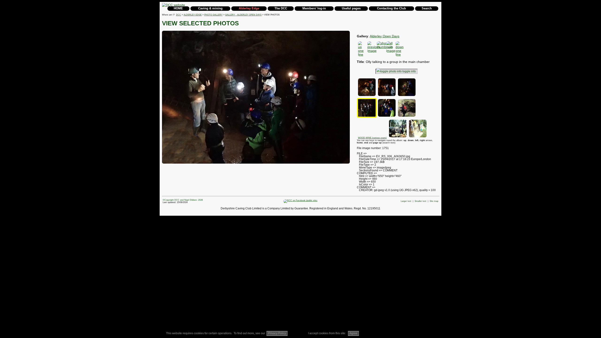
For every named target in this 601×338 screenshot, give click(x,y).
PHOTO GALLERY (213, 15)
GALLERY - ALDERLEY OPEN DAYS (243, 15)
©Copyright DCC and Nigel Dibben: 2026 (183, 200)
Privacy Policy (277, 333)
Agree (353, 333)
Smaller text (420, 201)
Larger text (406, 201)
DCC (178, 15)
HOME (178, 8)
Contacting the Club (391, 8)
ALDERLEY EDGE (193, 15)
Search (427, 8)
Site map (434, 201)
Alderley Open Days (384, 36)
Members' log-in (314, 8)
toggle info (409, 71)
